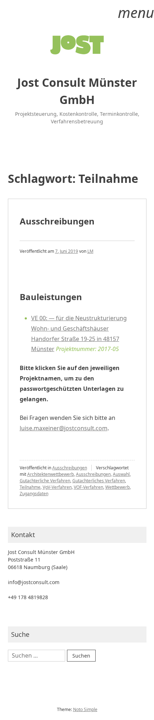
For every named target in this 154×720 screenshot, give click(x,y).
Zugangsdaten (34, 494)
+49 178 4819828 (28, 597)
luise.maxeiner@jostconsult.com (63, 428)
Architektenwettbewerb (50, 474)
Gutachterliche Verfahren (45, 481)
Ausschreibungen (57, 221)
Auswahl (121, 474)
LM (90, 251)
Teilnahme (30, 487)
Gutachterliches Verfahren (98, 481)
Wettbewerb (117, 487)
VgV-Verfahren (57, 487)
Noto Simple (85, 709)
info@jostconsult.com (33, 582)
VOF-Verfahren (88, 487)
